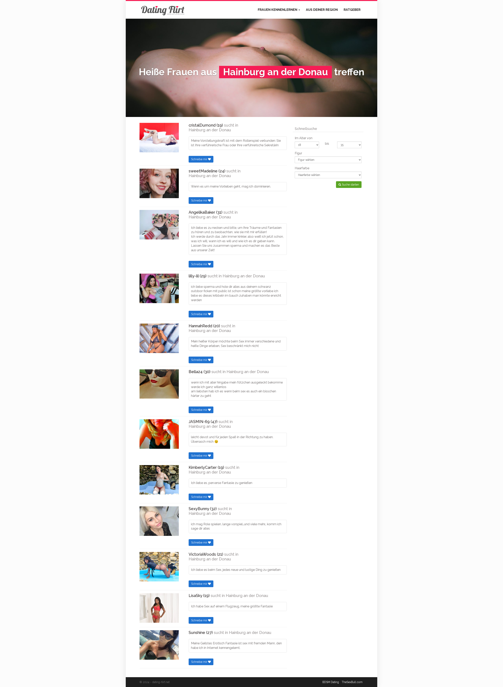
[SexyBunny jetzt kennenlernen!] (159, 521)
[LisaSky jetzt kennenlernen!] (159, 608)
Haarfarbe (302, 168)
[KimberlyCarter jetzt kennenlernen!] (159, 480)
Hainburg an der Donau (210, 130)
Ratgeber (352, 10)
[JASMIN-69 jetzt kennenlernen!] (159, 434)
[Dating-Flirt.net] (163, 10)
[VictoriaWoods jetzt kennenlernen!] (159, 566)
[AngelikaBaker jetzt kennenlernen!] (159, 224)
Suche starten (350, 184)
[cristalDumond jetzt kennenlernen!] (159, 137)
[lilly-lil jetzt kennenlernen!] (159, 288)
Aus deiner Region (322, 10)
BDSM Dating (330, 682)
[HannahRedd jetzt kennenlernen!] (159, 338)
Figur (298, 153)
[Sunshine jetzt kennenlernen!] (159, 645)
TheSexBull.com (352, 682)
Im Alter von (303, 138)
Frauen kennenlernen (278, 10)
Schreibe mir (199, 159)
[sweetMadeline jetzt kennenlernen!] (159, 183)
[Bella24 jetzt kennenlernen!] (159, 384)
